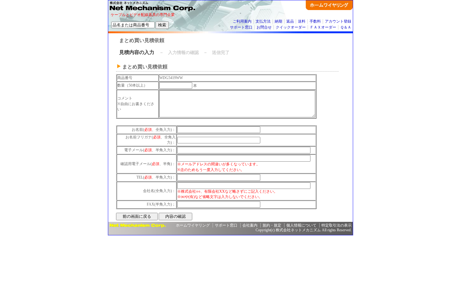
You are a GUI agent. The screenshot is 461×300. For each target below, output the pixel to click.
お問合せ (264, 27)
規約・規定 (271, 225)
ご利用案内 (242, 21)
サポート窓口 (241, 27)
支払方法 (263, 21)
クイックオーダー (291, 27)
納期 (278, 21)
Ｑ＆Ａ (345, 27)
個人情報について (301, 225)
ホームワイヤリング (193, 225)
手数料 (315, 21)
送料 (301, 21)
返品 (290, 21)
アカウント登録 (338, 21)
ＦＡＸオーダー (323, 27)
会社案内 (249, 225)
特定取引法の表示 (336, 225)
